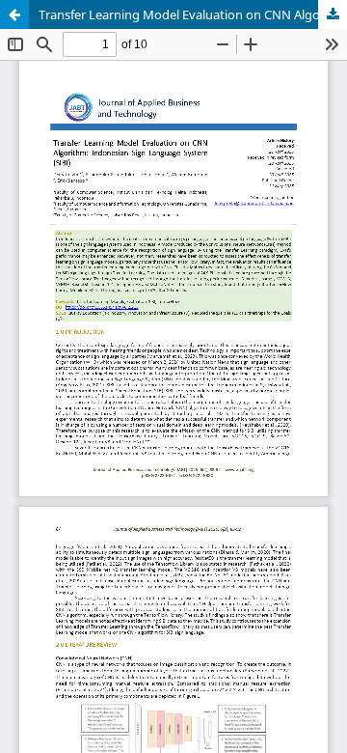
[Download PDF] (332, 14)
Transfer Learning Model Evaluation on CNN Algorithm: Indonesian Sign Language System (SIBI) (193, 14)
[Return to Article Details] (14, 14)
